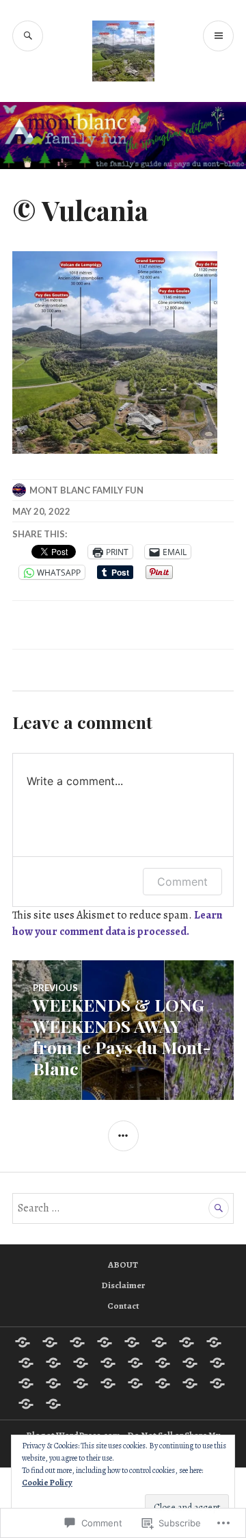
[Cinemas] (26, 1363)
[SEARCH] (27, 36)
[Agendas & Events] (50, 1342)
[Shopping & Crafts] (108, 1383)
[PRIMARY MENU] (218, 36)
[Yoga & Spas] (53, 1404)
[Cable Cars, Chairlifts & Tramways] (159, 1342)
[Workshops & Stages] (26, 1404)
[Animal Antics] (77, 1342)
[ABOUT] (22, 1342)
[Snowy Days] (162, 1383)
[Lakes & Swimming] (162, 1363)
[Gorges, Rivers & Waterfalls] (108, 1363)
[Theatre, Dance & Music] (217, 1383)
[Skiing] (135, 1383)
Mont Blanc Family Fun (86, 490)
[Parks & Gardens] (26, 1383)
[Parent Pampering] (217, 1363)
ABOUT (123, 1264)
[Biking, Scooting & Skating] (132, 1342)
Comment (182, 881)
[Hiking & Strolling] (135, 1363)
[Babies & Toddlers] (104, 1342)
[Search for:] (123, 1208)
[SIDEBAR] (123, 1135)
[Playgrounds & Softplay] (53, 1383)
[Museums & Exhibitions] (190, 1363)
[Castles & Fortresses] (214, 1342)
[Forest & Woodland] (53, 1363)
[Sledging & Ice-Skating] (190, 1383)
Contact (123, 1305)
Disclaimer (123, 1285)
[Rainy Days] (80, 1383)
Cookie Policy (47, 1482)
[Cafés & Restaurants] (186, 1342)
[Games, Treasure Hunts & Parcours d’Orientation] (80, 1363)
